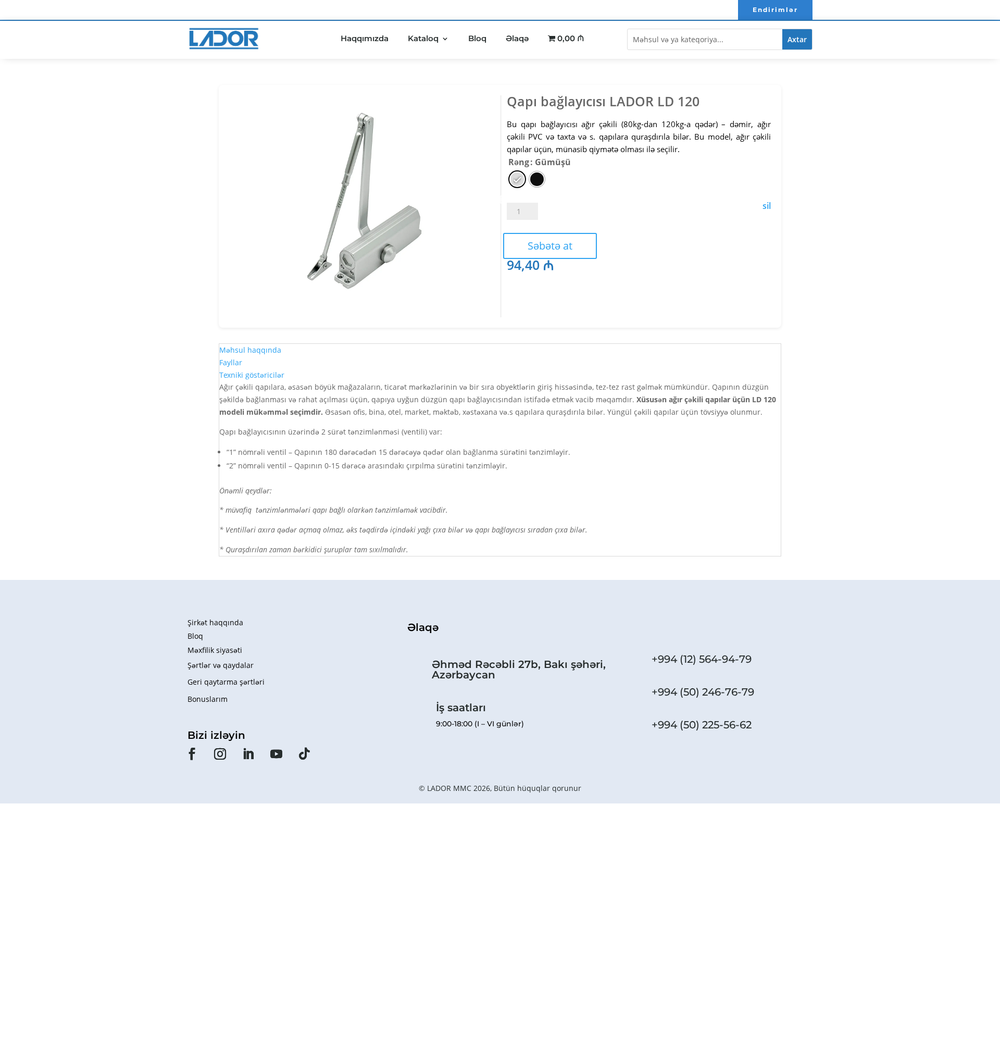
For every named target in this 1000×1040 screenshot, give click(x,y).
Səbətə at (550, 246)
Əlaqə (517, 38)
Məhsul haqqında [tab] (250, 350)
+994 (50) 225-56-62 (702, 725)
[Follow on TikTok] (304, 754)
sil (766, 206)
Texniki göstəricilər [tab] (251, 375)
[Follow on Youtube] (276, 754)
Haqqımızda (365, 38)
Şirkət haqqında (215, 622)
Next (502, 200)
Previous (226, 200)
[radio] (517, 179)
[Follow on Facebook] (192, 754)
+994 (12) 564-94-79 (702, 659)
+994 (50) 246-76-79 (703, 692)
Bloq (477, 38)
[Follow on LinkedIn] (248, 754)
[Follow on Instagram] (220, 754)
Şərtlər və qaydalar (221, 665)
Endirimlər (775, 10)
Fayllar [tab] (230, 362)
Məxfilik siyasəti (215, 650)
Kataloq (423, 38)
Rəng (518, 162)
